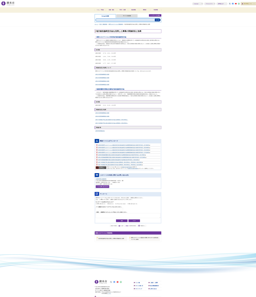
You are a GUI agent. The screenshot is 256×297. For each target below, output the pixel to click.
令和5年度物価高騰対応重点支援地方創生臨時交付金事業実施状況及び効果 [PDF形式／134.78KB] (121, 154)
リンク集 (138, 282)
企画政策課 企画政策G (101, 178)
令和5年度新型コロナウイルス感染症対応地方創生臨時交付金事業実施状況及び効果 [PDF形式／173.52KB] (123, 152)
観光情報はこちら (248, 3)
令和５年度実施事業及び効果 (102, 84)
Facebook (232, 3)
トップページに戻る (155, 15)
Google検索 (105, 16)
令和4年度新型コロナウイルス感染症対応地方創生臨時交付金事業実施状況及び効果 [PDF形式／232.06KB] (123, 150)
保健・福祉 (111, 9)
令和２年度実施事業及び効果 (102, 74)
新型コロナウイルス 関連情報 (116, 24)
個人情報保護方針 (154, 285)
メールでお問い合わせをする (102, 186)
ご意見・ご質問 (154, 282)
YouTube (235, 3)
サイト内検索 (127, 15)
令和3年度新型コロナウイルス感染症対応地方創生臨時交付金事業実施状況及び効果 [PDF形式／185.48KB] (123, 147)
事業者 (144, 9)
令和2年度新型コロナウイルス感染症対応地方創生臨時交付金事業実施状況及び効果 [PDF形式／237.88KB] (123, 145)
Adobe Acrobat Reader (127, 167)
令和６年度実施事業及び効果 (102, 116)
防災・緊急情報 (103, 24)
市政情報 (156, 9)
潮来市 (101, 282)
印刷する (143, 225)
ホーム (96, 24)
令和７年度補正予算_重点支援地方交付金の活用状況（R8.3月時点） (111, 119)
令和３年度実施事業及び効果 (102, 77)
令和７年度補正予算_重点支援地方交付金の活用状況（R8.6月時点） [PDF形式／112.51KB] (119, 164)
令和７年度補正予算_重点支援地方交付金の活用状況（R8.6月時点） (111, 123)
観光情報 (133, 9)
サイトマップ (139, 288)
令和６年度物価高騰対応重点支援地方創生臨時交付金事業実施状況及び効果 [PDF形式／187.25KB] (121, 157)
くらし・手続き (100, 9)
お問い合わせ (153, 288)
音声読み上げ (221, 3)
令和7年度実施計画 (100, 130)
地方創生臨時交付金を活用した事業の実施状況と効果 (111, 238)
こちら (109, 293)
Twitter (229, 3)
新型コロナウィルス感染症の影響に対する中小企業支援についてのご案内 (145, 238)
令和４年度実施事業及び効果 (102, 81)
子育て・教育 (122, 9)
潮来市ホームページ (7, 3)
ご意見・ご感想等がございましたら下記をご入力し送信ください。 (112, 212)
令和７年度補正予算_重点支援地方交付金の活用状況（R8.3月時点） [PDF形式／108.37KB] (120, 162)
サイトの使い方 (139, 285)
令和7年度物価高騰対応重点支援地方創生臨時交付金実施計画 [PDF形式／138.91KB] (118, 159)
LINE (238, 3)
